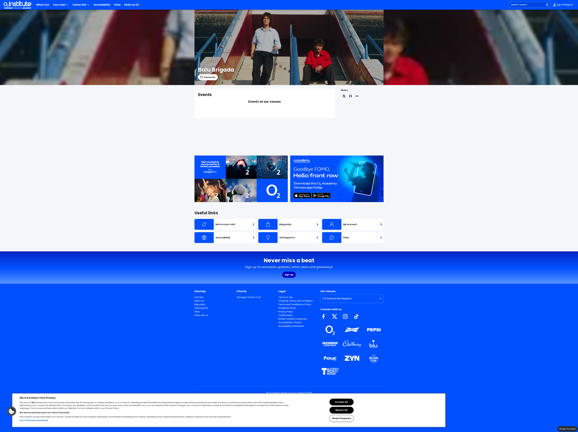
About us (199, 300)
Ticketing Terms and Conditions (295, 300)
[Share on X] (344, 98)
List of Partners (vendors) (34, 420)
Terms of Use (285, 297)
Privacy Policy (285, 311)
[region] (229, 410)
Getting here (201, 308)
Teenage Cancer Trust (248, 297)
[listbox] (352, 298)
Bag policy (199, 304)
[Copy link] (357, 96)
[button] (61, 5)
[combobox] (527, 4)
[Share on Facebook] (350, 98)
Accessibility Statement (291, 326)
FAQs (197, 311)
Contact (199, 297)
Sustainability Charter (289, 322)
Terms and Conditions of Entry (294, 304)
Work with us (201, 315)
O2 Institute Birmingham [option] (337, 298)
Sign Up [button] (289, 274)
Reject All (342, 410)
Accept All (341, 401)
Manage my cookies (567, 429)
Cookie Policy (285, 315)
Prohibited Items (287, 308)
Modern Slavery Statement (292, 318)
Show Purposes (341, 418)
